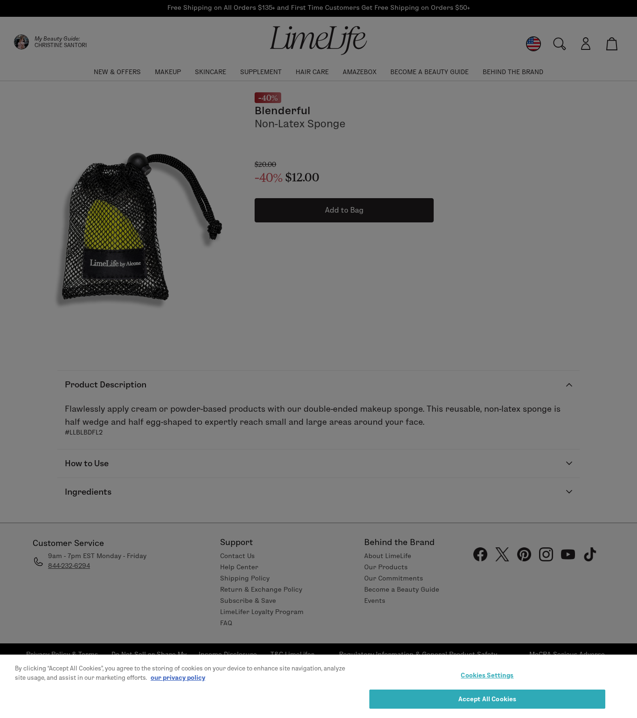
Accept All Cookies (487, 698)
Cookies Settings (487, 675)
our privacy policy (178, 677)
